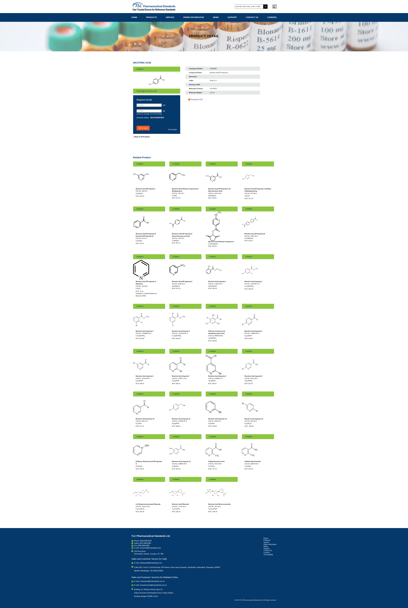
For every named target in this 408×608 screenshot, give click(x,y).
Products (151, 17)
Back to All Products (141, 137)
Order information (193, 17)
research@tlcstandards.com (150, 548)
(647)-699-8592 (145, 543)
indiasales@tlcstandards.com (151, 563)
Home (134, 17)
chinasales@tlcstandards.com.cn (152, 581)
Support (232, 17)
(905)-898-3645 (146, 541)
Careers (272, 17)
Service (170, 17)
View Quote (172, 129)
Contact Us (252, 17)
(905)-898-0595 (143, 545)
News (216, 17)
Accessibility (268, 554)
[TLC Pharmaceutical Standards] (160, 7)
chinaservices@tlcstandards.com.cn (153, 585)
